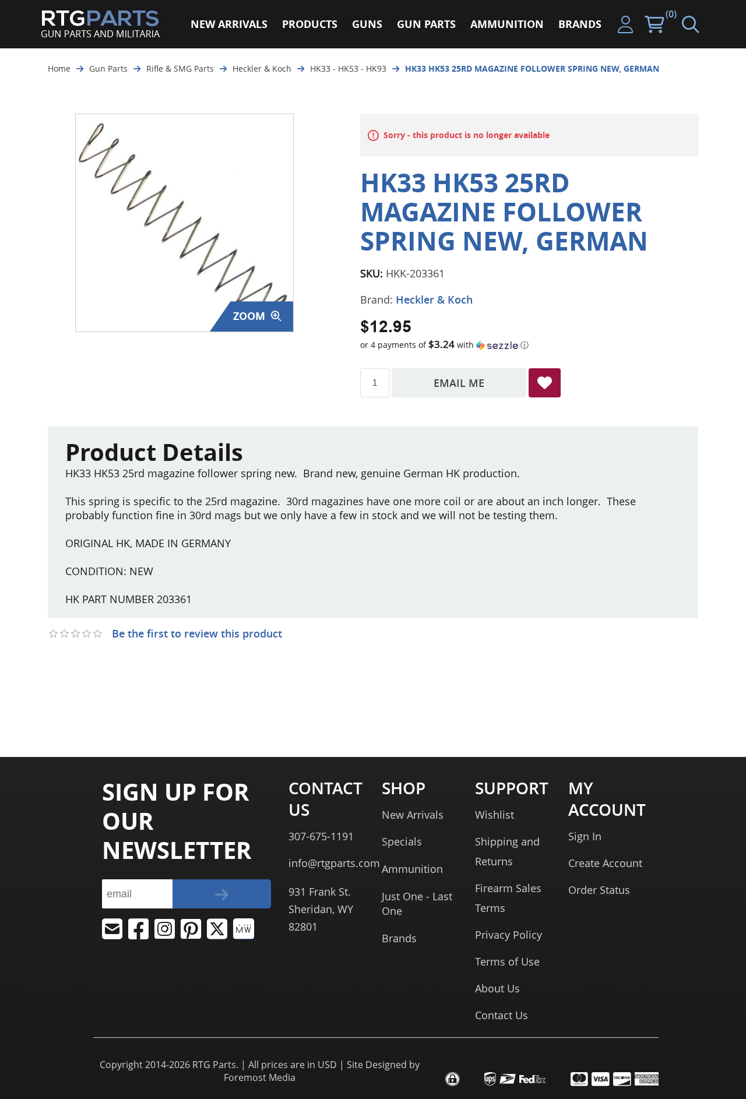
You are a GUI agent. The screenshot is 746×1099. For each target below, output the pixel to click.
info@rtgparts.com (334, 863)
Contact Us (501, 1015)
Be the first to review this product (197, 633)
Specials (402, 841)
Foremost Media (259, 1077)
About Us (497, 988)
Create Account (605, 863)
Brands (399, 938)
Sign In (584, 836)
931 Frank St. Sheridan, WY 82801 (320, 909)
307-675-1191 (321, 836)
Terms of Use (507, 961)
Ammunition (412, 869)
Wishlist (494, 815)
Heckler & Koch (434, 300)
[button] (529, 345)
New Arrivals (413, 815)
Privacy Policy (508, 935)
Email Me (459, 383)
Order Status (599, 890)
